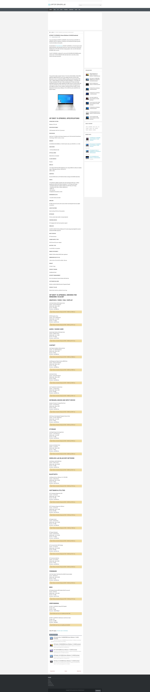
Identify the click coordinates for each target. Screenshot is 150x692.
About (49, 679)
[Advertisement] (75, 21)
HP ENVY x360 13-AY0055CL (62, 630)
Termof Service (51, 685)
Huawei (87, 128)
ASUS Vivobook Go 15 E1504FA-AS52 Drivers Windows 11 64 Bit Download (95, 74)
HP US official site (59, 45)
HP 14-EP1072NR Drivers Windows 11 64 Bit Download (65, 649)
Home (66, 671)
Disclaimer (50, 682)
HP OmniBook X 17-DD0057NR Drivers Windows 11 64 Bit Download (95, 145)
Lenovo (90, 128)
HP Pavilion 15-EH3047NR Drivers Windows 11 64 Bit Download (67, 644)
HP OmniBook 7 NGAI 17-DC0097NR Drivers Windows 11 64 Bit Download (95, 151)
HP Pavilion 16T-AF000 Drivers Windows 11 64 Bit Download (66, 655)
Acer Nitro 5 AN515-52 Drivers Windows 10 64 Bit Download (94, 98)
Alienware (90, 126)
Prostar (96, 128)
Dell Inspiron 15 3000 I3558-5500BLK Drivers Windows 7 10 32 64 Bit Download (95, 79)
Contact (49, 681)
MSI (93, 128)
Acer (87, 126)
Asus (94, 126)
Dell (96, 126)
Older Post (79, 671)
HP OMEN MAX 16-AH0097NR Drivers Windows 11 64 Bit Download (95, 139)
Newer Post (52, 671)
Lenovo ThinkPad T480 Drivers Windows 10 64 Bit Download (94, 118)
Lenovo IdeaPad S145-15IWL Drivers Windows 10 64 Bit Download (95, 103)
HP (98, 126)
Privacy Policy (50, 684)
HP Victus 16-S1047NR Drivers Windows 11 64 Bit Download (66, 660)
